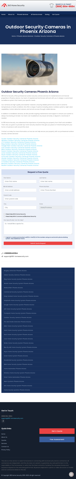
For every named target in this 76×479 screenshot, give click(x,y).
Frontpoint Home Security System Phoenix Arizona (20, 313)
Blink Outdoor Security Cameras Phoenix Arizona (19, 149)
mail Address (8, 186)
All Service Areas (36, 14)
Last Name (42, 178)
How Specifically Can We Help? (14, 220)
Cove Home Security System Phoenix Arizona (18, 339)
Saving (47, 14)
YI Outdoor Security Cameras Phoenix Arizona (17, 162)
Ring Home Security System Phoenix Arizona (18, 279)
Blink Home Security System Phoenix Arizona (18, 364)
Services (4, 443)
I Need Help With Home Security (16, 214)
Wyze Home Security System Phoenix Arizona (18, 351)
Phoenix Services (22, 14)
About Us (11, 14)
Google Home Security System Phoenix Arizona (19, 305)
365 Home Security (16, 475)
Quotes (3, 440)
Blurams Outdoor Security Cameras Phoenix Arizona (20, 163)
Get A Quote (57, 431)
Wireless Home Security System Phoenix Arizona (19, 373)
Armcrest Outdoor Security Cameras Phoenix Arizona (20, 156)
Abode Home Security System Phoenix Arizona (19, 283)
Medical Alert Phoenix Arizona (13, 287)
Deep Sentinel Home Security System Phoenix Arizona (21, 296)
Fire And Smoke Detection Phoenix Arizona (17, 322)
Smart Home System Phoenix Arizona (16, 356)
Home (3, 14)
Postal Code (7, 195)
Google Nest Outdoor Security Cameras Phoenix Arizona (21, 146)
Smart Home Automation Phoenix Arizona (17, 377)
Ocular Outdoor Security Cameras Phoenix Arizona (19, 139)
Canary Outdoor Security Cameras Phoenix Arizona (20, 160)
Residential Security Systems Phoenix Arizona (18, 360)
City (5, 204)
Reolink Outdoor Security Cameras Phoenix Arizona (19, 165)
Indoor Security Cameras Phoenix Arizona (17, 275)
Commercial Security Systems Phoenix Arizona (18, 292)
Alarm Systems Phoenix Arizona (14, 381)
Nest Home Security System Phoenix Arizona (18, 334)
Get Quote (55, 14)
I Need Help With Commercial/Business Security (21, 216)
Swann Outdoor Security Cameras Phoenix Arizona (19, 151)
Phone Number (44, 186)
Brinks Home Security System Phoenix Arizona (18, 343)
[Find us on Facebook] (3, 421)
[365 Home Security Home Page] (13, 5)
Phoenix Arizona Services (25, 36)
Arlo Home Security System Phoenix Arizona (18, 385)
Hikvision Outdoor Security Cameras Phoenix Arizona (20, 140)
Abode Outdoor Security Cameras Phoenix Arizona (19, 158)
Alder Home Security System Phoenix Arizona (18, 326)
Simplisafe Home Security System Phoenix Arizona (20, 300)
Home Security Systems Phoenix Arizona (17, 390)
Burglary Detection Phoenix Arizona (15, 270)
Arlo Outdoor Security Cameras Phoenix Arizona (18, 148)
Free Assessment (57, 439)
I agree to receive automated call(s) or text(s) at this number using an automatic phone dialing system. (37, 238)
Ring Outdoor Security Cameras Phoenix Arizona (18, 144)
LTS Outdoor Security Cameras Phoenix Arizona (18, 142)
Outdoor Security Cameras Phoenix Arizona (17, 317)
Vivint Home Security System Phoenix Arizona (18, 330)
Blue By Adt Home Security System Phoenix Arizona (20, 347)
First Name (7, 178)
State (41, 204)
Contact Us (5, 447)
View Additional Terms (18, 239)
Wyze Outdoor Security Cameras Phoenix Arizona (19, 155)
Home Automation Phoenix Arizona (15, 368)
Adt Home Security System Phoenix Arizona (18, 309)
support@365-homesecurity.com (16, 256)
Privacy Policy (5, 450)
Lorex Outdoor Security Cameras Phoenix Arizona (19, 153)
